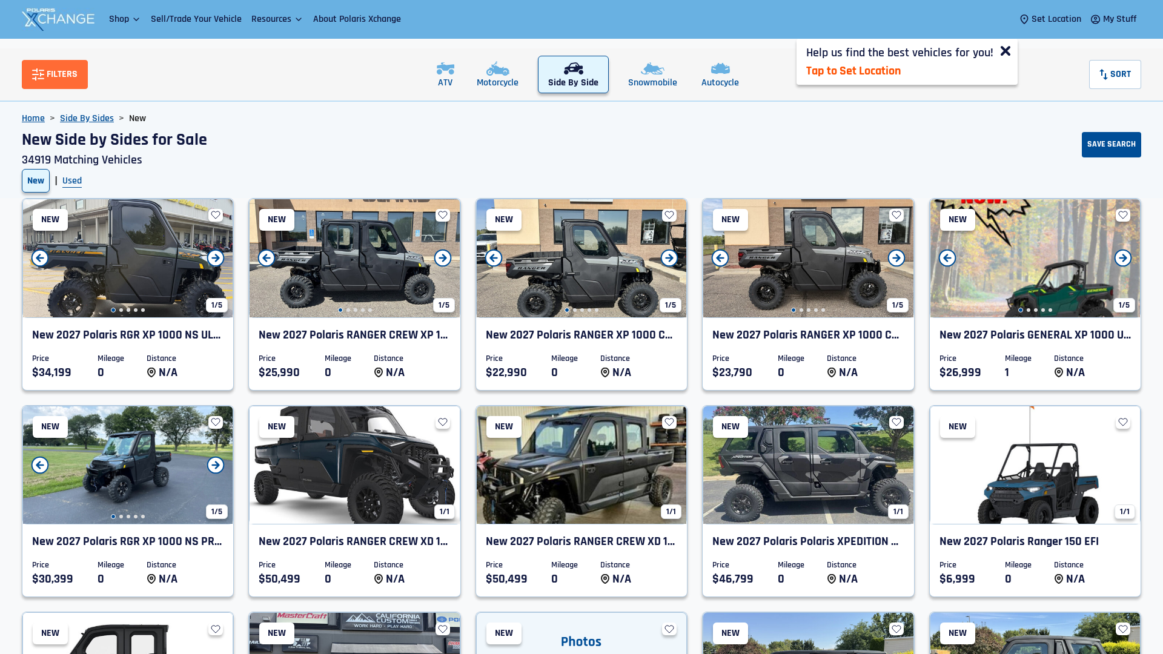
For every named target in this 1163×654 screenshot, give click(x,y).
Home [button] (33, 118)
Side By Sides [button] (87, 118)
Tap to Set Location (853, 71)
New (35, 180)
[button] (125, 19)
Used (72, 180)
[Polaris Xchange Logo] (58, 19)
